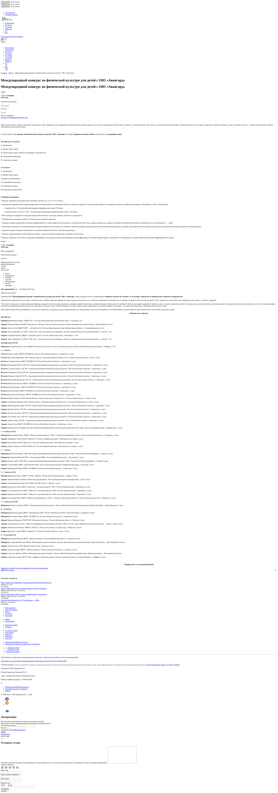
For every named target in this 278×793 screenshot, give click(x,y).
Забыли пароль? (19, 730)
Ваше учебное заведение (10, 774)
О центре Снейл (11, 631)
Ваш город (5, 779)
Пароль (3, 728)
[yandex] (2, 738)
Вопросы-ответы (11, 625)
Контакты (8, 616)
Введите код (5, 783)
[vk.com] (4, 738)
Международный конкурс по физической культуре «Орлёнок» (24, 588)
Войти (7, 619)
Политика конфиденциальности (17, 687)
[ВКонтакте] (7, 700)
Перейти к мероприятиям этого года (14, 117)
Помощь (8, 627)
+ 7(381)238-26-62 (12, 648)
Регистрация (10, 13)
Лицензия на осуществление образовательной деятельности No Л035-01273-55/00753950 (34, 661)
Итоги (11, 73)
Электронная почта (8, 725)
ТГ (6, 31)
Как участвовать (11, 610)
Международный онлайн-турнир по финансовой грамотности (24, 594)
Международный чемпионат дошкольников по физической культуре (26, 583)
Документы (9, 633)
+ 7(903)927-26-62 (12, 650)
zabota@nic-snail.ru (13, 652)
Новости (8, 29)
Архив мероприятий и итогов (16, 642)
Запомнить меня (7, 730)
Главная (4, 73)
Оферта (8, 691)
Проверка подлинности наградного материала (22, 644)
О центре (8, 27)
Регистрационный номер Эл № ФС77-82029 (163, 665)
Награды (8, 638)
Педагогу (8, 25)
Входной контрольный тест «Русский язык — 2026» (20, 600)
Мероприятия (10, 608)
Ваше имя (4, 770)
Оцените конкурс (7, 765)
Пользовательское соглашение (16, 689)
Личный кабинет (11, 15)
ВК (6, 33)
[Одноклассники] (7, 704)
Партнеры (9, 636)
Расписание (9, 23)
